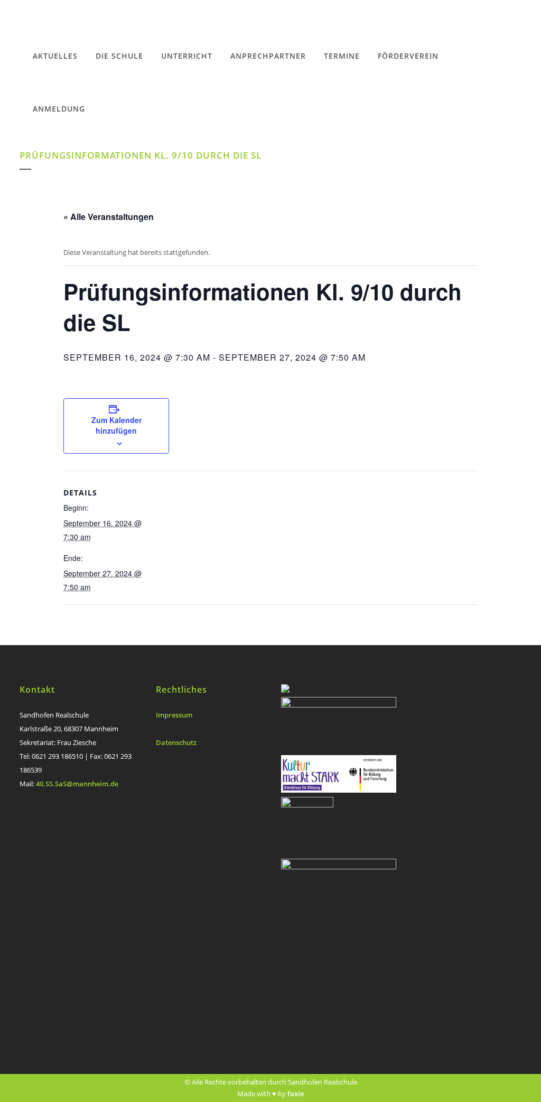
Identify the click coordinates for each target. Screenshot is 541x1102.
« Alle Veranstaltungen (108, 216)
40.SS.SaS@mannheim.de (77, 783)
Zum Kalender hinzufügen (116, 425)
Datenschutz (176, 742)
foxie (295, 1093)
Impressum (174, 715)
